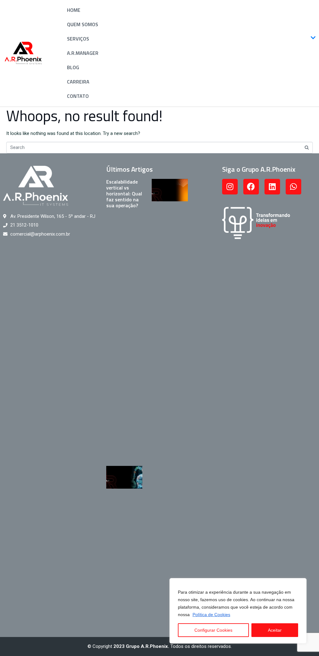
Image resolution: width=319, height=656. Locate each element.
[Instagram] (230, 186)
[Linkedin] (272, 186)
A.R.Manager (82, 53)
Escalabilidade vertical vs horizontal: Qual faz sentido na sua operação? (124, 193)
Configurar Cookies (213, 630)
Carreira (78, 81)
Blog (73, 67)
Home (73, 10)
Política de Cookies (211, 614)
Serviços (78, 38)
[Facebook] (251, 186)
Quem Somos (82, 24)
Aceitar (275, 630)
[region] (238, 611)
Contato (78, 96)
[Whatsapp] (293, 186)
